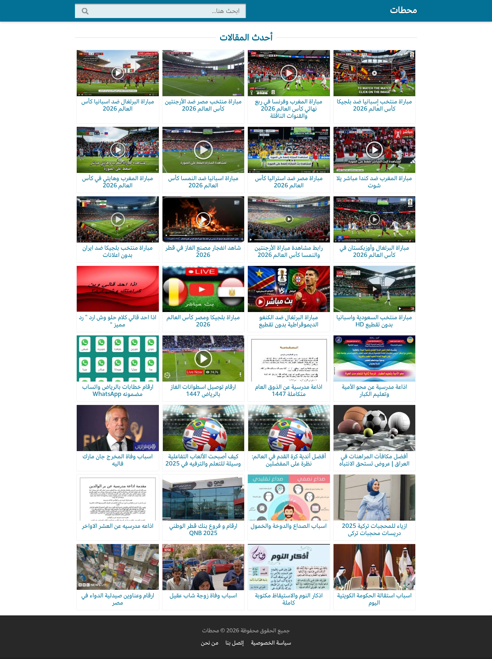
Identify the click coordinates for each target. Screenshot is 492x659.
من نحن (209, 642)
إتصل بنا (234, 642)
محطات (403, 10)
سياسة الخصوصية (271, 642)
